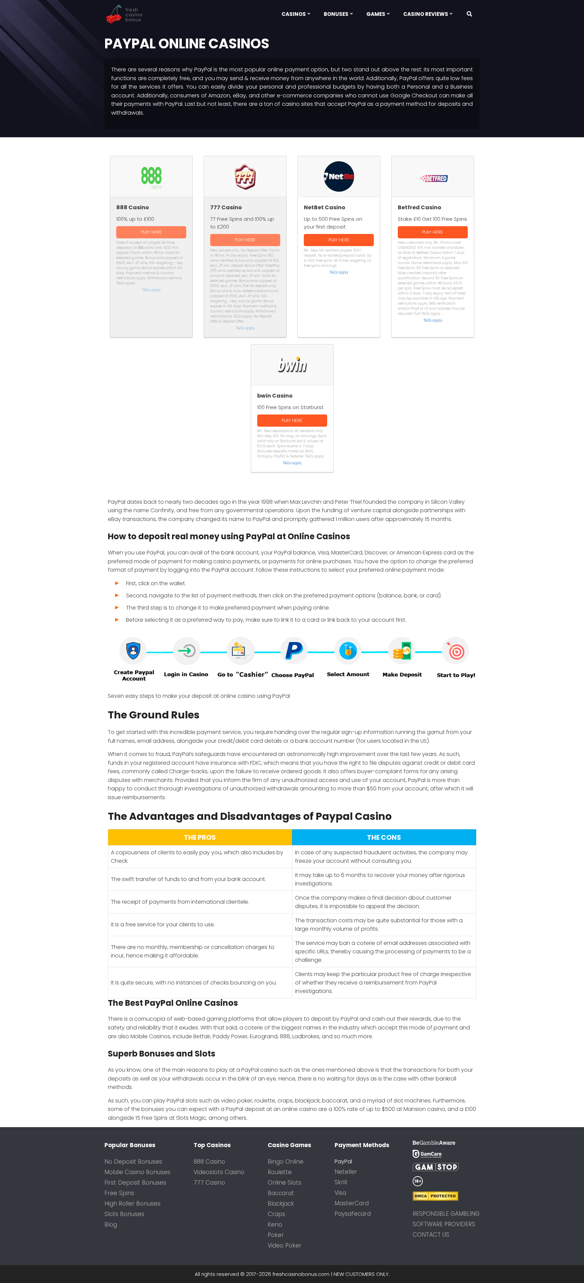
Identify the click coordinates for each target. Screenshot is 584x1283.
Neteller (346, 1172)
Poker (276, 1235)
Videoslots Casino (219, 1172)
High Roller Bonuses (132, 1203)
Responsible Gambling (446, 1214)
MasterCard (352, 1203)
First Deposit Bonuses (135, 1183)
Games (375, 14)
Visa (340, 1193)
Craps (276, 1214)
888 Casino (209, 1162)
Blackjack (281, 1203)
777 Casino (209, 1183)
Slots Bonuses (124, 1214)
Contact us (431, 1235)
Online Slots (284, 1183)
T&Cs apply (151, 289)
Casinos (294, 14)
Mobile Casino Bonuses (137, 1172)
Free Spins (119, 1193)
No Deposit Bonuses (133, 1162)
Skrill (341, 1182)
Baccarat (281, 1193)
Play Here (151, 232)
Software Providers (444, 1224)
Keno (275, 1224)
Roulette (280, 1172)
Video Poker (284, 1245)
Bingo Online (285, 1162)
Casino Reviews (425, 14)
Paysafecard (353, 1214)
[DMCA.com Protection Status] (446, 1196)
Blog (110, 1224)
